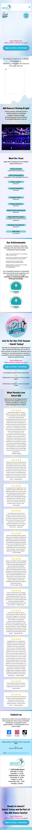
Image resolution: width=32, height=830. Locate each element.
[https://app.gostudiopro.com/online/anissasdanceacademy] (16, 16)
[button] (29, 7)
